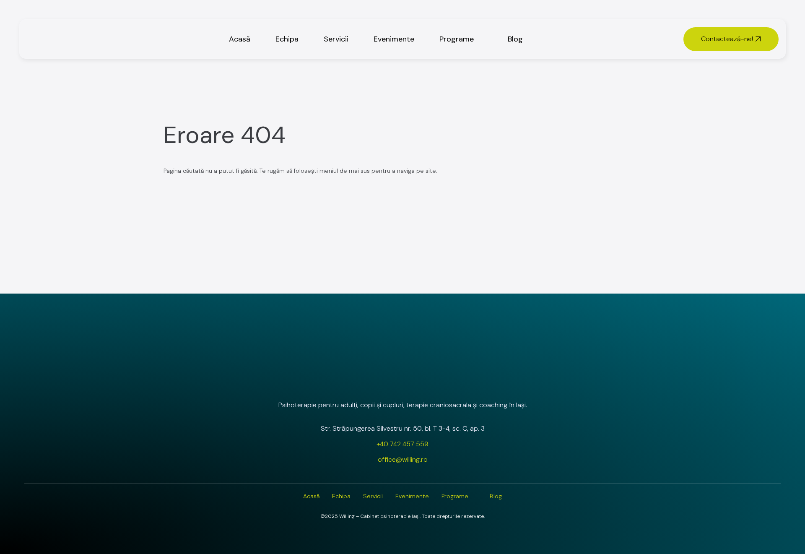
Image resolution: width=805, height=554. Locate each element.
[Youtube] (425, 382)
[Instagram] (380, 382)
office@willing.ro (403, 459)
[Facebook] (402, 382)
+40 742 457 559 (402, 444)
